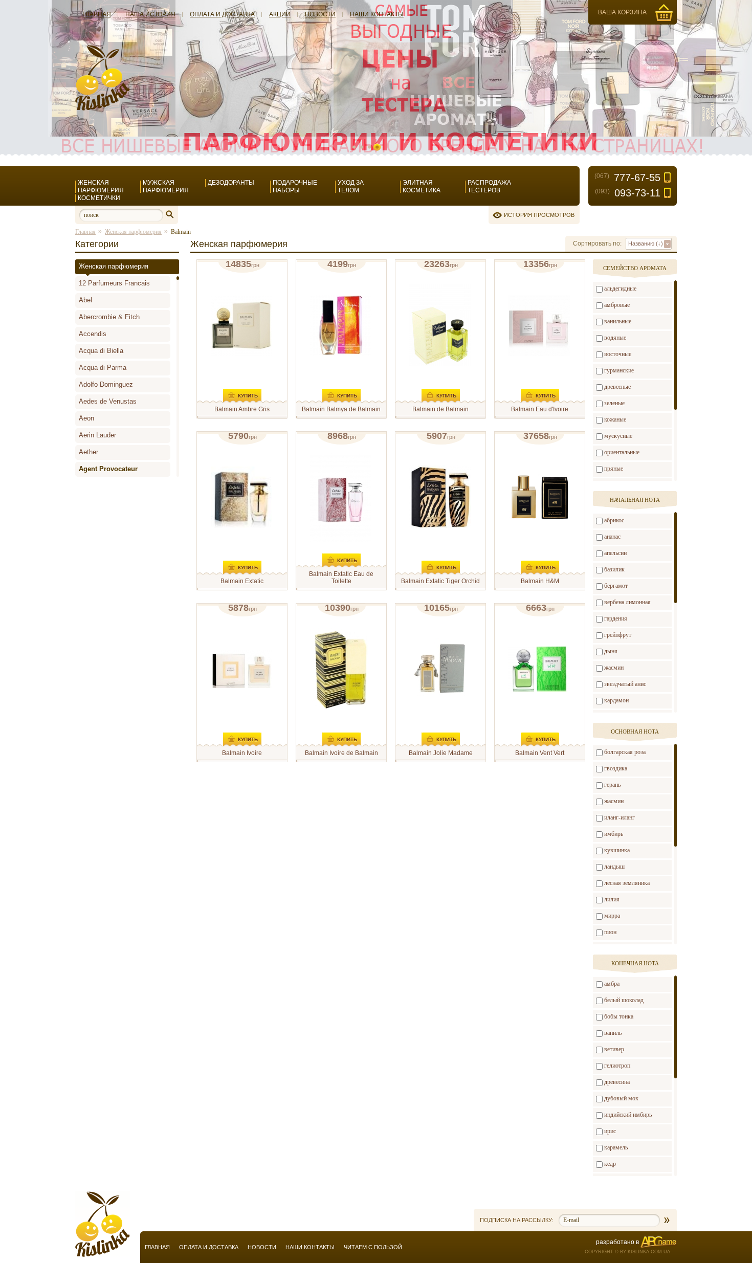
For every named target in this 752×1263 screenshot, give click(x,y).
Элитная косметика (421, 186)
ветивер (614, 1049)
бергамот (616, 586)
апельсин (615, 553)
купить (248, 395)
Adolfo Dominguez (106, 384)
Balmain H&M (540, 581)
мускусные (618, 436)
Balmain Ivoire (242, 753)
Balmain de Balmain (440, 409)
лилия (612, 899)
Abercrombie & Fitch (109, 317)
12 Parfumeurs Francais (114, 283)
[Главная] (102, 108)
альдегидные (620, 288)
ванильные (617, 321)
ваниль (613, 1033)
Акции (280, 14)
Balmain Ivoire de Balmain (341, 753)
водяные (615, 338)
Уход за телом (351, 186)
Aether (88, 452)
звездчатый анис (625, 684)
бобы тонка (618, 1016)
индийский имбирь (628, 1115)
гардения (615, 618)
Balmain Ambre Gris (242, 409)
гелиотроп (617, 1065)
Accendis (92, 334)
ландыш (614, 866)
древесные (617, 387)
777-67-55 (627, 177)
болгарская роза (625, 752)
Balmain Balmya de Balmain (341, 409)
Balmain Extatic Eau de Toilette (341, 577)
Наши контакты (377, 14)
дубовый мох (621, 1098)
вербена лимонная (627, 602)
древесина (617, 1082)
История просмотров (539, 215)
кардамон (616, 700)
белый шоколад (624, 1000)
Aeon (86, 418)
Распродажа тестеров (489, 186)
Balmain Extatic (241, 581)
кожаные (615, 419)
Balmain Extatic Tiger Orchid (440, 581)
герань (612, 785)
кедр (610, 1164)
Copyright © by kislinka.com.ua (627, 1251)
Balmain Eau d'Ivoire (539, 409)
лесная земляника (627, 883)
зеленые (614, 403)
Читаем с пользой (373, 1247)
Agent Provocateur (108, 469)
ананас (612, 537)
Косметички (99, 198)
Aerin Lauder (97, 435)
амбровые (617, 305)
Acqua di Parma (102, 367)
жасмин (614, 667)
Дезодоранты (231, 182)
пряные (613, 469)
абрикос (614, 520)
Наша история (150, 14)
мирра (612, 916)
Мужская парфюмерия (166, 186)
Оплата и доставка (222, 14)
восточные (617, 354)
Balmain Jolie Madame (441, 753)
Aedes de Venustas (108, 401)
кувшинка (617, 850)
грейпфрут (617, 635)
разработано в (617, 1242)
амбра (612, 984)
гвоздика (615, 768)
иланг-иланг (619, 817)
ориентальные (621, 452)
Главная (96, 14)
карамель (616, 1147)
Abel (85, 300)
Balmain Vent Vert (539, 753)
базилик (614, 569)
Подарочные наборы (295, 186)
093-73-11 (627, 192)
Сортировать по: (597, 243)
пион (610, 932)
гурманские (619, 370)
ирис (610, 1131)
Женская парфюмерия (101, 186)
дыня (610, 651)
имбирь (613, 834)
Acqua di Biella (101, 350)
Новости (320, 14)
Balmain (181, 232)
